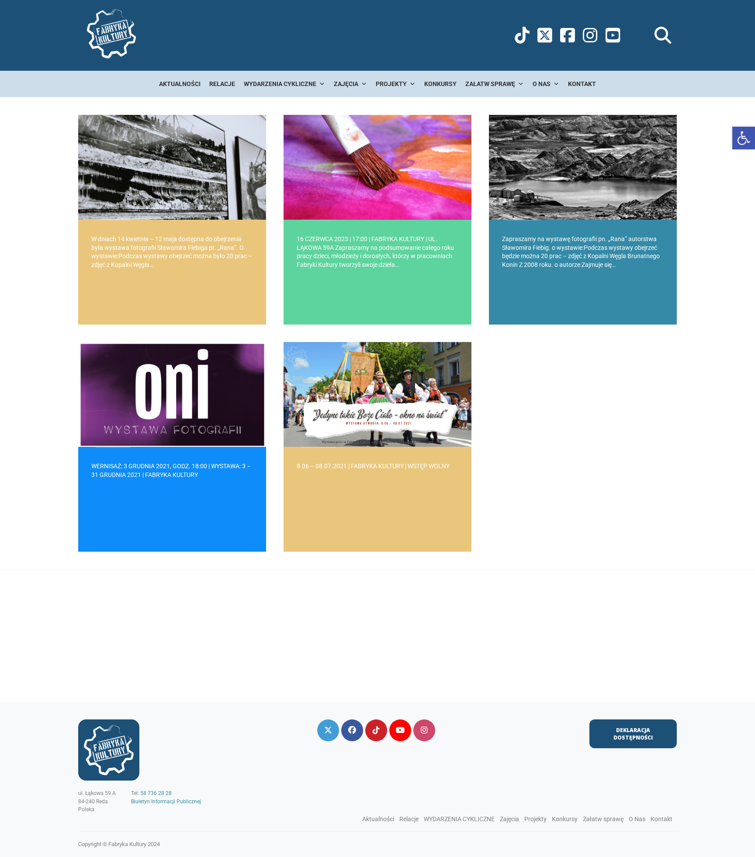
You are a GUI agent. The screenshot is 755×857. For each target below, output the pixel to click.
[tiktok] (376, 730)
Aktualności (180, 83)
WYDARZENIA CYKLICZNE (280, 83)
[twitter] (328, 730)
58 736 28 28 (156, 793)
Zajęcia (346, 83)
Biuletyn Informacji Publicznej (166, 801)
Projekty (391, 83)
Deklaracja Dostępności (633, 733)
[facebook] (352, 730)
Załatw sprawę (490, 83)
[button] (743, 138)
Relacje (222, 83)
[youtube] (400, 730)
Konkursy (440, 83)
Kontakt (582, 83)
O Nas (542, 83)
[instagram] (424, 730)
